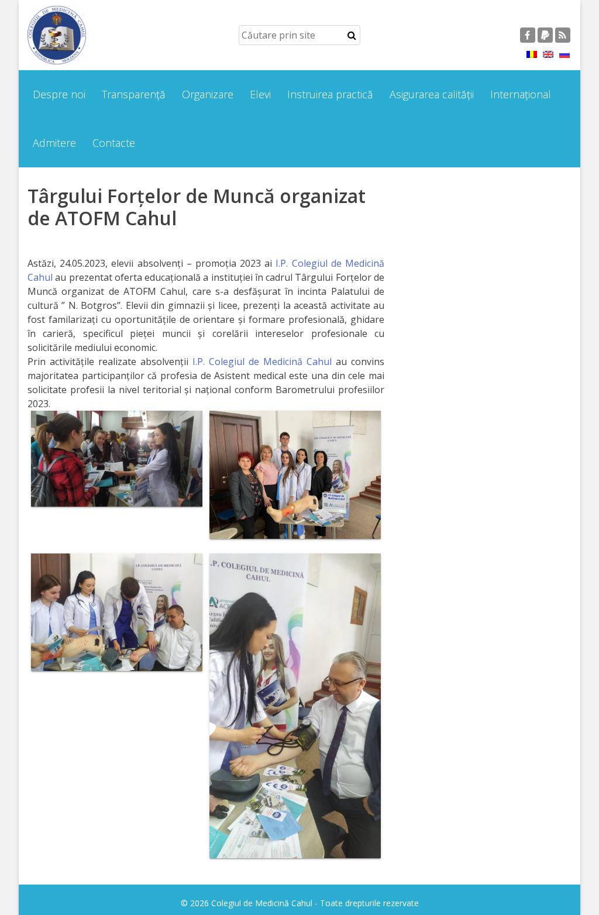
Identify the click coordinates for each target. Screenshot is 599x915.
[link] (262, 361)
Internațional (520, 94)
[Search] (352, 35)
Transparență (134, 94)
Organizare (207, 94)
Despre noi (59, 94)
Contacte (113, 143)
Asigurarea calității (432, 94)
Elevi (260, 94)
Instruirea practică (330, 94)
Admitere (54, 143)
